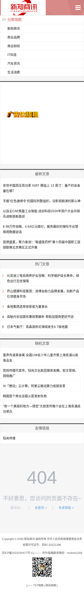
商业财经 (13, 46)
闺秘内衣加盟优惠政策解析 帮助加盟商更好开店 (40, 316)
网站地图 (50, 585)
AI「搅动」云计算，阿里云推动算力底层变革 (34, 386)
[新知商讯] (25, 13)
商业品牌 (13, 37)
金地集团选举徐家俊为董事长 (27, 306)
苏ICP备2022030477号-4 (17, 553)
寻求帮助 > (66, 507)
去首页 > (41, 507)
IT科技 (12, 55)
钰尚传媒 (9, 438)
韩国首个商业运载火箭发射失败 (25, 396)
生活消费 (13, 72)
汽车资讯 (13, 63)
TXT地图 (38, 585)
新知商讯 (13, 28)
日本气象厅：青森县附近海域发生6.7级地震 (37, 327)
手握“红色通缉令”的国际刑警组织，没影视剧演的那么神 (41, 201)
